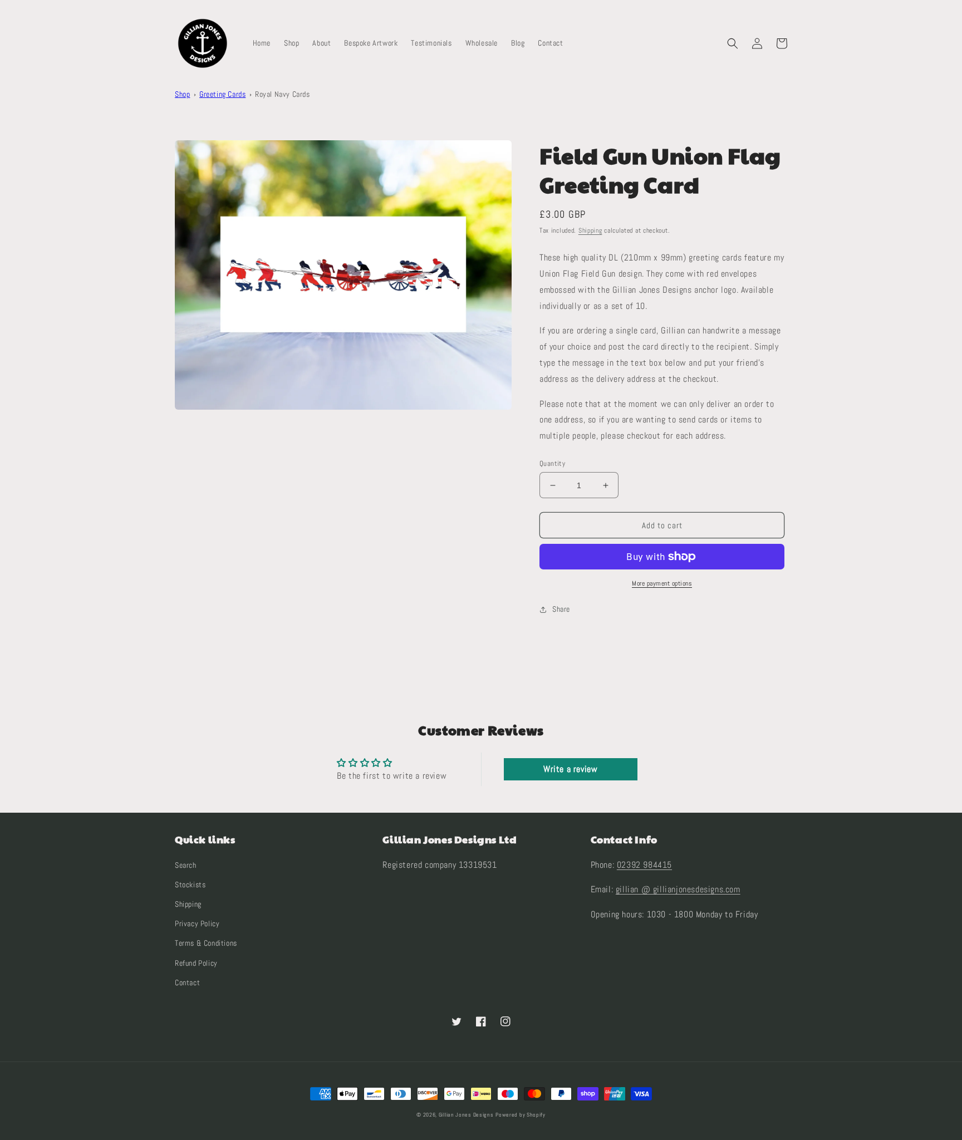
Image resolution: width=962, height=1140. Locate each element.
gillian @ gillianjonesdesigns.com (678, 889)
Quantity (552, 463)
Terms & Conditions (206, 943)
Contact (187, 982)
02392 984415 (644, 865)
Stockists (190, 884)
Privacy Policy (197, 923)
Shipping (590, 230)
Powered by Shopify (520, 1114)
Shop (182, 94)
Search (186, 865)
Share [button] (561, 609)
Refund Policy (196, 963)
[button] (732, 43)
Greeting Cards (222, 94)
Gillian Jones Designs (466, 1114)
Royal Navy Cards (282, 94)
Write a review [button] (570, 769)
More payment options (662, 583)
